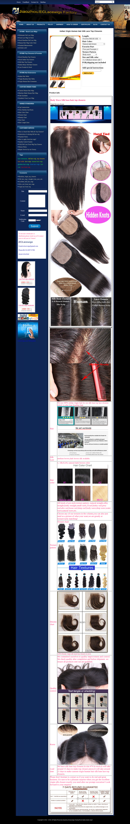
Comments (23, 173)
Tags (21, 155)
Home (19, 2)
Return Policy (23, 147)
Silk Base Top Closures (25, 62)
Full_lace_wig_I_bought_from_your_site (30, 179)
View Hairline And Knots (26, 110)
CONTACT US (105, 24)
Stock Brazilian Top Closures (27, 57)
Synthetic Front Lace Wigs (26, 98)
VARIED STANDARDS (27, 103)
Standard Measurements (25, 45)
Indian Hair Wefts (24, 76)
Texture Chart (23, 115)
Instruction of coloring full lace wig (29, 134)
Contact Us (34, 2)
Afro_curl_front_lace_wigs (26, 184)
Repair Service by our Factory (27, 149)
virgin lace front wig (25, 186)
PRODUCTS (41, 24)
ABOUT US (30, 24)
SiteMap (43, 2)
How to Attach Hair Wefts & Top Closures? (31, 131)
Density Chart (23, 117)
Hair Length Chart (24, 122)
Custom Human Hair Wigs (26, 90)
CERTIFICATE (85, 24)
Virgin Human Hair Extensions (28, 81)
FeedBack (26, 2)
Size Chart (22, 120)
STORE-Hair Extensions (28, 72)
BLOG (95, 24)
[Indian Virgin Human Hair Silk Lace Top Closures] (65, 58)
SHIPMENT (59, 24)
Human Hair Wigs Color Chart (27, 43)
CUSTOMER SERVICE (27, 128)
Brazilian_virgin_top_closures (27, 176)
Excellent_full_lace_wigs (26, 181)
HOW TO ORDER (72, 24)
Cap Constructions (24, 107)
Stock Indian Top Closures (26, 59)
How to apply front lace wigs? (27, 139)
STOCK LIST (23, 48)
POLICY (50, 24)
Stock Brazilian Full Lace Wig (27, 40)
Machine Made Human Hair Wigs (28, 93)
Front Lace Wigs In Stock (26, 38)
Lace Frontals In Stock (25, 67)
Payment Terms (23, 137)
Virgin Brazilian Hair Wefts (27, 79)
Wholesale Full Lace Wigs (26, 35)
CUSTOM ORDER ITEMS (28, 87)
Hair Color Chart (24, 112)
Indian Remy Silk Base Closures (28, 64)
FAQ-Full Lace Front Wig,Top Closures (30, 144)
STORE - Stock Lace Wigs (28, 31)
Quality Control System (25, 142)
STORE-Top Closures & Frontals (31, 53)
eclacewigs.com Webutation (27, 341)
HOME (21, 24)
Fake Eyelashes (23, 95)
